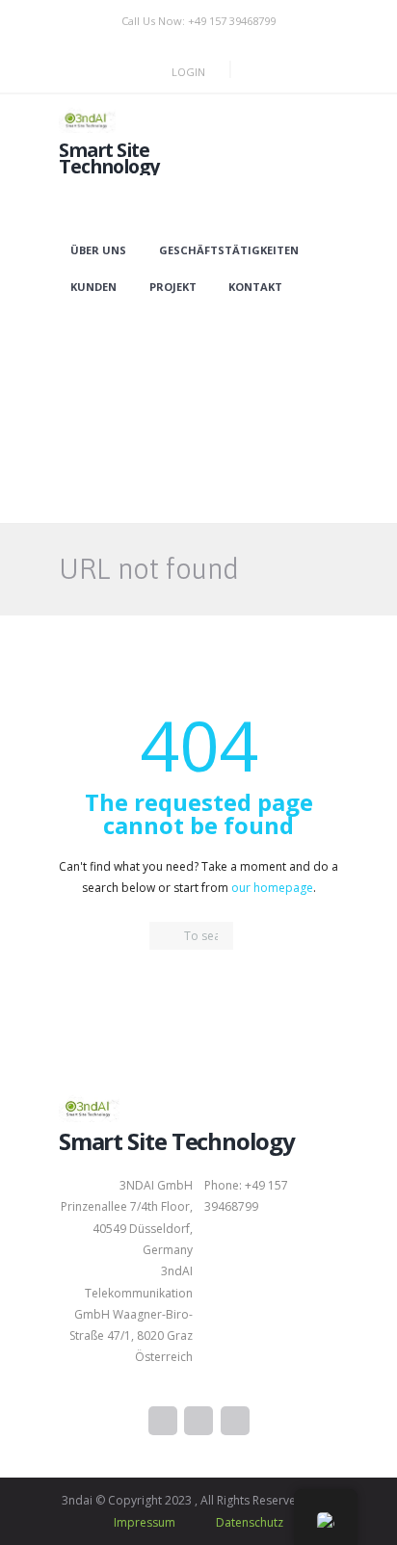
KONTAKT (255, 287)
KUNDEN (93, 287)
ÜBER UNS (98, 250)
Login (188, 72)
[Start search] (164, 937)
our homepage (272, 887)
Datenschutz (249, 1522)
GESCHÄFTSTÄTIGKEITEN (229, 250)
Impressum (144, 1522)
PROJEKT (173, 287)
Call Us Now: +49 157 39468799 (198, 20)
